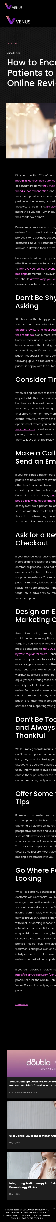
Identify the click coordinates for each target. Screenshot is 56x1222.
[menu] (52, 6)
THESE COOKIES (34, 1218)
